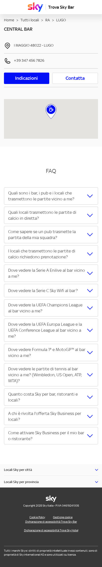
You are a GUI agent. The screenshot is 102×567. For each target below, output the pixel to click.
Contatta (75, 78)
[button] (51, 196)
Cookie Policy (37, 517)
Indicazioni (26, 78)
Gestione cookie (63, 517)
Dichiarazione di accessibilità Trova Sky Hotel (51, 530)
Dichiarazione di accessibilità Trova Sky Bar (51, 522)
